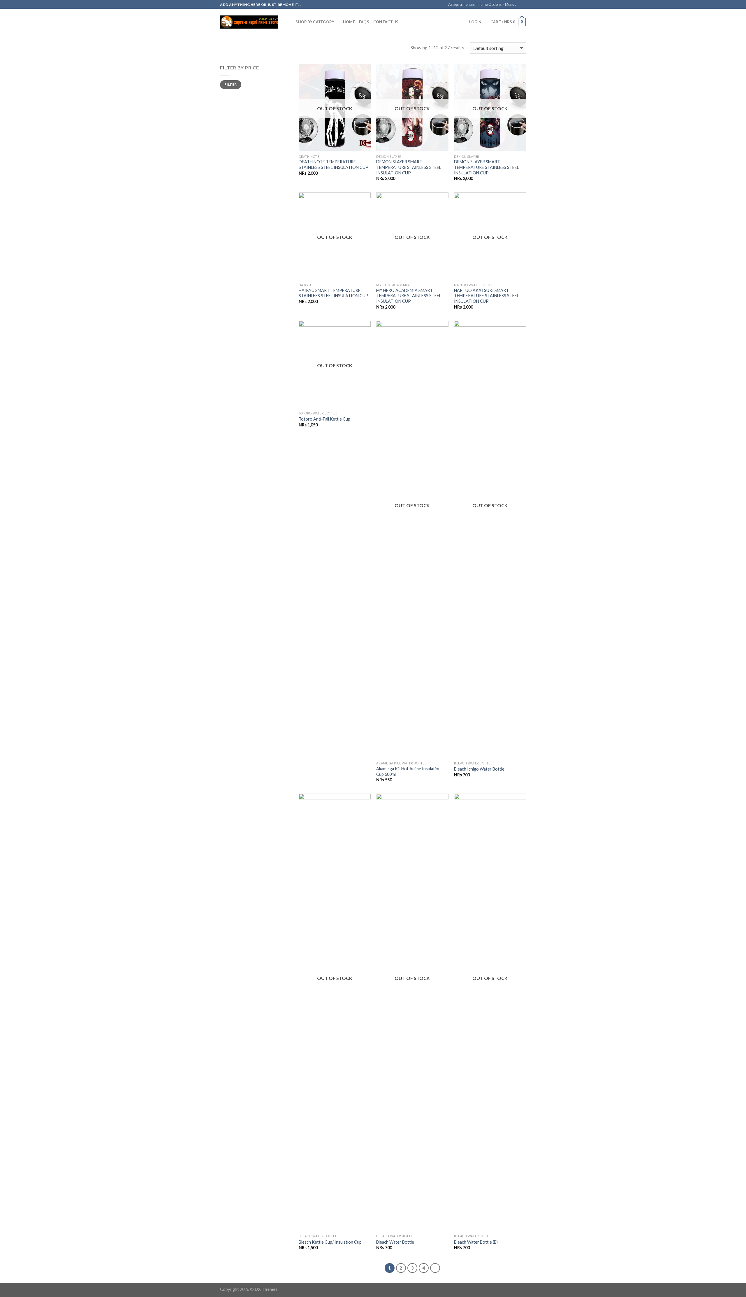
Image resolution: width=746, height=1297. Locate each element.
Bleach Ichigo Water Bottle (479, 768)
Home (349, 22)
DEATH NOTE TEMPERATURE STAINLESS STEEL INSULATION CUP (333, 164)
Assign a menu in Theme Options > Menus (482, 4)
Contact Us (386, 22)
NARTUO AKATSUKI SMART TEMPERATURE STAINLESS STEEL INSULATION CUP (486, 296)
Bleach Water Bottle (395, 1242)
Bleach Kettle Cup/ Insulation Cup (330, 1242)
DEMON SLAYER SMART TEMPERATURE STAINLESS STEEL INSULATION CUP (408, 167)
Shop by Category (314, 22)
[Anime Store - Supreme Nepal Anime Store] (249, 22)
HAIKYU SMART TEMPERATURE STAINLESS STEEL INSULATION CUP (333, 293)
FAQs (364, 22)
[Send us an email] (528, 7)
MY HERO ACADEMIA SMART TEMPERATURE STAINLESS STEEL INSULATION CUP (408, 296)
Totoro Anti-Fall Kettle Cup (324, 418)
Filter (230, 84)
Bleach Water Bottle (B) (476, 1242)
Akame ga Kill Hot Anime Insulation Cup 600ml (408, 771)
